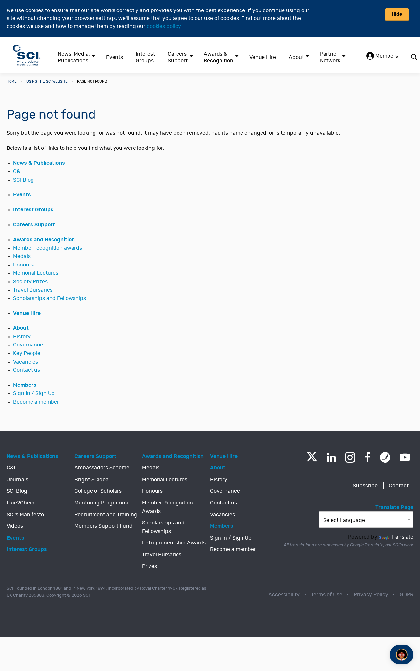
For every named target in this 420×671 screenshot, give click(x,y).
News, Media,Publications (74, 57)
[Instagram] (350, 457)
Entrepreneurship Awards (174, 542)
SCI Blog (23, 180)
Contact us (26, 370)
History (22, 336)
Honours (23, 264)
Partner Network (330, 57)
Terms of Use (326, 594)
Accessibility (284, 594)
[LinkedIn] (331, 457)
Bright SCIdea (91, 479)
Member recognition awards (47, 248)
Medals (22, 256)
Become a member (36, 402)
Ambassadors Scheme (101, 467)
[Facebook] (368, 457)
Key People (26, 353)
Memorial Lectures (35, 273)
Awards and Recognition (44, 239)
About (296, 57)
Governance (28, 344)
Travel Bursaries (32, 290)
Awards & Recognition (218, 57)
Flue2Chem (20, 502)
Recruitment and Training (105, 514)
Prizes (149, 566)
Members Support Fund (103, 526)
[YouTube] (405, 457)
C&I (17, 171)
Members (386, 56)
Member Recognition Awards (167, 507)
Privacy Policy (371, 594)
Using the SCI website (47, 81)
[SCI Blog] (385, 457)
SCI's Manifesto (25, 514)
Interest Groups (145, 57)
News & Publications (39, 163)
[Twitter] (312, 459)
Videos (15, 526)
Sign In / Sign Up (34, 393)
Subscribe (365, 485)
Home (12, 81)
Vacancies (25, 362)
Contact (399, 485)
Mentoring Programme (102, 502)
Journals (17, 479)
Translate (402, 537)
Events (114, 57)
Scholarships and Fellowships (49, 298)
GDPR (406, 594)
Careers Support (178, 57)
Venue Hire (262, 57)
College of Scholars (98, 491)
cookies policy (164, 26)
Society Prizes (30, 281)
